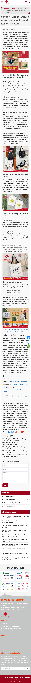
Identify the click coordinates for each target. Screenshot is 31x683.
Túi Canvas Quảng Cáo (15, 423)
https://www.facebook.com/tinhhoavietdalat (15, 397)
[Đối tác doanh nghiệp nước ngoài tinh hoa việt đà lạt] (23, 586)
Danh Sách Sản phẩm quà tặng (10, 499)
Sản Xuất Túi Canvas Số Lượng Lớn (16, 411)
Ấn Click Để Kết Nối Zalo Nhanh (18, 381)
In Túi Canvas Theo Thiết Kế (13, 407)
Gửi (5, 485)
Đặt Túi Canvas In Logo (13, 429)
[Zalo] (28, 342)
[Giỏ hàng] (25, 2)
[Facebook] (28, 337)
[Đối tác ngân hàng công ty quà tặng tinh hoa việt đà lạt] (8, 575)
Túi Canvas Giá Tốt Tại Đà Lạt (15, 415)
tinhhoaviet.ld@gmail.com (14, 609)
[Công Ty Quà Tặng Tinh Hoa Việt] (6, 2)
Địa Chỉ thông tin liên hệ (9, 506)
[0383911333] (28, 346)
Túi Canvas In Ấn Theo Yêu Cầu (16, 419)
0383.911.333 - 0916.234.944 (16, 607)
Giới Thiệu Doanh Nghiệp (9, 496)
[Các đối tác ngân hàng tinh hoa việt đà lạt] (23, 575)
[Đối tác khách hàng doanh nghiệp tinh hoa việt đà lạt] (8, 586)
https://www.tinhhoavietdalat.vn (18, 384)
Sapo (19, 681)
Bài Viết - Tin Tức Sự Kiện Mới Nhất (12, 502)
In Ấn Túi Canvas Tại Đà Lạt (13, 403)
